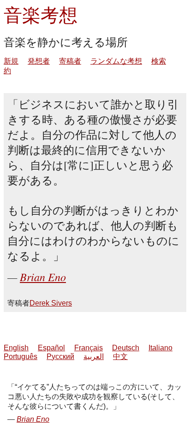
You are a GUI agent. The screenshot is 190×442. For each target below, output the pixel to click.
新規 (11, 61)
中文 (120, 356)
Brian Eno (43, 276)
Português (20, 356)
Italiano (160, 348)
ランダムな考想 (116, 61)
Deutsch (125, 348)
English (16, 348)
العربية (93, 356)
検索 (158, 61)
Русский (60, 356)
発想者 (39, 61)
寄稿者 (70, 61)
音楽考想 (40, 14)
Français (88, 348)
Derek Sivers (51, 303)
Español (51, 348)
